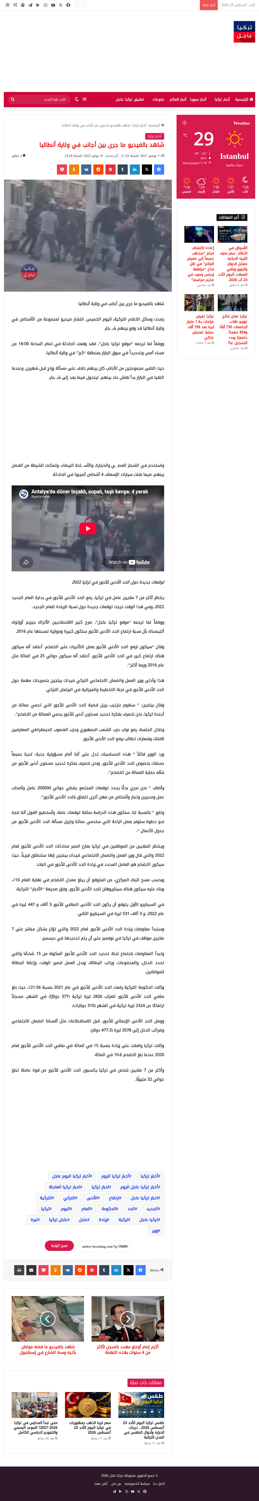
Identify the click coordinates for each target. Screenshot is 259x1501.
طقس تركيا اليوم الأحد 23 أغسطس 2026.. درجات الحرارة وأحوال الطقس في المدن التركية (143, 1430)
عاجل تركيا (58, 1220)
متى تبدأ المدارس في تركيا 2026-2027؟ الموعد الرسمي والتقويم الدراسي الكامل (35, 1427)
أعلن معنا (101, 1483)
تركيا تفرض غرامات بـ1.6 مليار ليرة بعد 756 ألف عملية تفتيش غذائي (200, 327)
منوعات (158, 99)
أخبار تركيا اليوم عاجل (71, 1176)
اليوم (65, 1209)
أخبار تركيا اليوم (115, 1176)
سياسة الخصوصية (137, 1483)
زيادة (103, 1220)
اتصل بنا (159, 1483)
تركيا (45, 1209)
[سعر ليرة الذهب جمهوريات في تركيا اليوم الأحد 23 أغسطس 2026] (88, 1405)
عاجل (83, 1220)
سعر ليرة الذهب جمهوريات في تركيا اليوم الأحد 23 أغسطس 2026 (90, 1427)
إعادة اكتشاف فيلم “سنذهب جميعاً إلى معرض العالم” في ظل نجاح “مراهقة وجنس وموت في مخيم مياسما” (200, 264)
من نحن (116, 1483)
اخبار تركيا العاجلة (64, 1187)
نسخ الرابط (59, 1245)
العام (85, 1209)
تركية (123, 1220)
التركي (69, 1198)
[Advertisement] (86, 51)
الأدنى (92, 1198)
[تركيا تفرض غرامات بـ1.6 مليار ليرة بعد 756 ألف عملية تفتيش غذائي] (199, 302)
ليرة (34, 1220)
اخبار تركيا (100, 1187)
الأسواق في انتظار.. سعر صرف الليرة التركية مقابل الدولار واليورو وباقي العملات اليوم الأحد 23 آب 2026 (125, 5)
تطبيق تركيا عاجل (130, 99)
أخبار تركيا (222, 99)
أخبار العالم (178, 99)
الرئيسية (242, 99)
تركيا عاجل (149, 1220)
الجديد (152, 1209)
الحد (131, 1209)
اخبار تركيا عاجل (144, 1198)
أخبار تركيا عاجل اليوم (139, 1187)
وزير (155, 1230)
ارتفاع (114, 1198)
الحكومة (109, 1209)
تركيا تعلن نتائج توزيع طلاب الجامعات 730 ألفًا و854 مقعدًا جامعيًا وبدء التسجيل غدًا (233, 329)
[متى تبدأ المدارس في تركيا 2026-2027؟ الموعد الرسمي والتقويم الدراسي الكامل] (34, 1405)
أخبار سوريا (198, 99)
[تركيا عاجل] (244, 32)
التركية (46, 1198)
